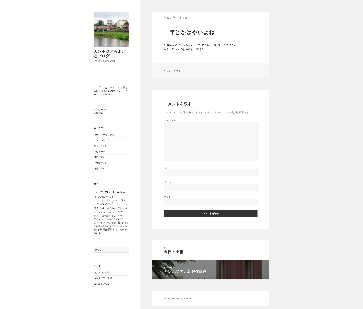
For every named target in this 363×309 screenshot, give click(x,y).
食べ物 (97, 233)
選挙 (122, 230)
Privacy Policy (100, 109)
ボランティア (113, 216)
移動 (99, 229)
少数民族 (108, 226)
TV (115, 192)
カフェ (122, 200)
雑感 (96, 168)
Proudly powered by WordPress (178, 298)
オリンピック (114, 200)
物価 (95, 230)
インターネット (101, 200)
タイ (96, 207)
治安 (126, 226)
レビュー (98, 151)
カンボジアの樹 (102, 272)
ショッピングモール (120, 204)
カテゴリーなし (102, 134)
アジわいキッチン (106, 197)
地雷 (95, 226)
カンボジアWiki (101, 284)
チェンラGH (104, 208)
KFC (98, 193)
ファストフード (106, 212)
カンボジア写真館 (103, 278)
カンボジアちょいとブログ (109, 53)
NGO (110, 193)
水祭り (121, 226)
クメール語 (99, 140)
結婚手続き (109, 229)
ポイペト (124, 216)
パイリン (97, 212)
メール (167, 182)
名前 (166, 167)
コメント (170, 120)
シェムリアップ (103, 203)
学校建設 (100, 226)
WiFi (95, 197)
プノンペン (119, 211)
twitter (121, 192)
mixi (104, 192)
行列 (117, 230)
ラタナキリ (118, 219)
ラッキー (97, 223)
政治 (113, 226)
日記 (96, 157)
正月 (117, 226)
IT (95, 192)
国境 (126, 223)
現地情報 (98, 163)
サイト (167, 197)
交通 (113, 223)
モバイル (98, 219)
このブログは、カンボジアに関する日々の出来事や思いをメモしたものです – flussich (111, 91)
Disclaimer (98, 113)
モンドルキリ (108, 219)
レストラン (106, 223)
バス (112, 208)
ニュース (98, 146)
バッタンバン (121, 208)
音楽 (126, 230)
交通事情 (119, 222)
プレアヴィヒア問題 (101, 216)
